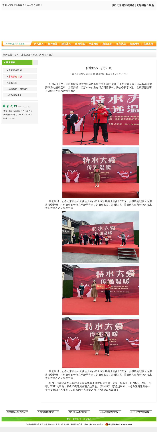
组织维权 (134, 43)
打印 (126, 74)
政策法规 (80, 43)
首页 (16, 55)
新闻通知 (66, 43)
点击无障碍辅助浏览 (123, 5)
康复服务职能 (15, 70)
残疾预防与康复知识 (18, 89)
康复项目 (12, 83)
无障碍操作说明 (145, 5)
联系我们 (87, 419)
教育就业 (121, 43)
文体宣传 (148, 43)
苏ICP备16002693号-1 (93, 424)
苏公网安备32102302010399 (120, 424)
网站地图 (77, 419)
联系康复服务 (15, 95)
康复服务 (107, 43)
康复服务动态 (39, 55)
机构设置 (52, 43)
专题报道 (93, 43)
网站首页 (39, 43)
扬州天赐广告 (77, 424)
